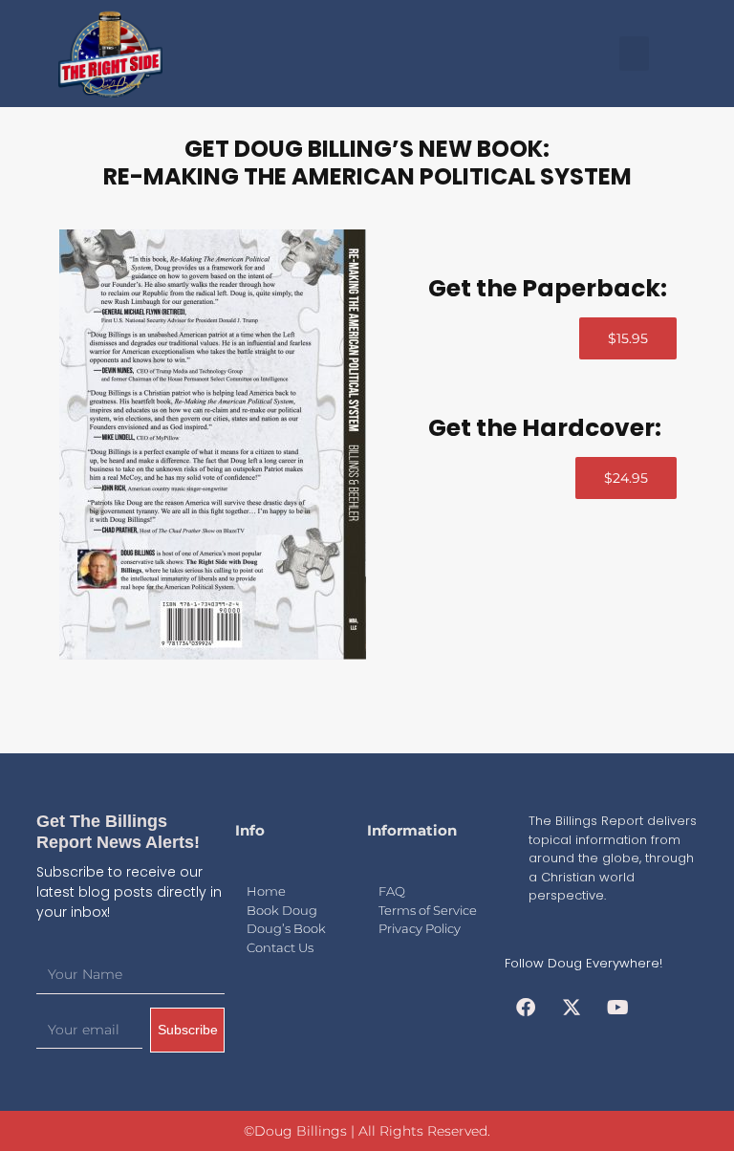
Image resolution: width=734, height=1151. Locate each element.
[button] (634, 53)
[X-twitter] (571, 1008)
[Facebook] (526, 1008)
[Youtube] (617, 1008)
